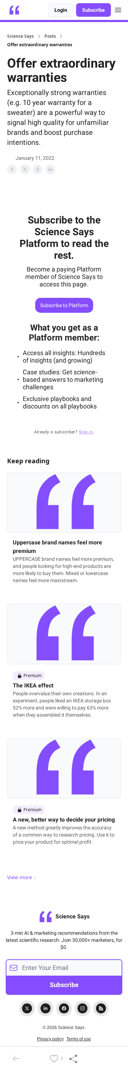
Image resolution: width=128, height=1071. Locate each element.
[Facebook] (64, 1008)
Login (60, 10)
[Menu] (118, 9)
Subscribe (93, 10)
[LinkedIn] (45, 1008)
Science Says (20, 36)
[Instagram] (82, 1008)
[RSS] (101, 1008)
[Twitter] (27, 1008)
